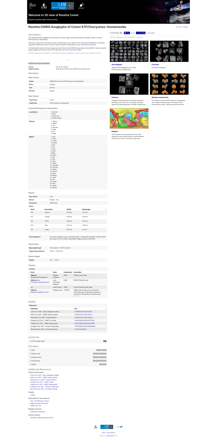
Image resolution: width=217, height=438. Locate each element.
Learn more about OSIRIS (73, 50)
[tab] (67, 341)
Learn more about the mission (86, 45)
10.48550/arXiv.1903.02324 (83, 311)
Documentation (111, 432)
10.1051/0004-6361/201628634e (85, 326)
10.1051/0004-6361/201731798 (84, 320)
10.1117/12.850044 (80, 329)
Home (103, 432)
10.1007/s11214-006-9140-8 (83, 317)
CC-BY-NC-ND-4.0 (62, 67)
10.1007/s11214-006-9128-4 (83, 314)
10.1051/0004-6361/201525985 (85, 323)
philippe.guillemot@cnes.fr (39, 277)
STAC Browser (110, 435)
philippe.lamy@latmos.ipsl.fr (40, 292)
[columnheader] (37, 209)
